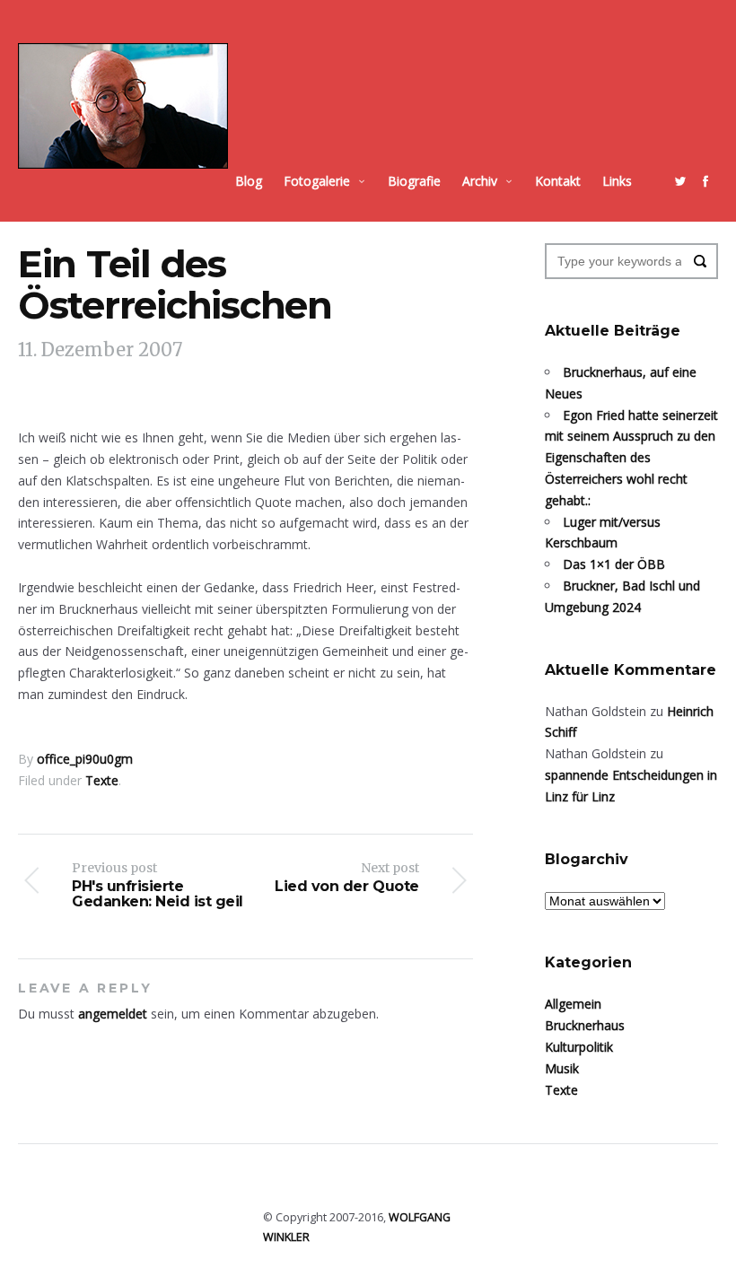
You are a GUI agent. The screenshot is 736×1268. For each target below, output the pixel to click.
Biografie (414, 180)
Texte (101, 780)
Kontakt (558, 180)
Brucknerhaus (585, 1025)
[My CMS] (123, 106)
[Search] (700, 261)
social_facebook (705, 181)
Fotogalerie (317, 180)
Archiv (479, 180)
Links (617, 180)
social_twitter (680, 181)
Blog (248, 180)
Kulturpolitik (579, 1046)
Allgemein (573, 1003)
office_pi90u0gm (85, 758)
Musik (562, 1068)
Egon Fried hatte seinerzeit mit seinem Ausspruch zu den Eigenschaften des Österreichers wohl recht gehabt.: (631, 458)
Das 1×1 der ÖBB (614, 564)
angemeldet (112, 1013)
